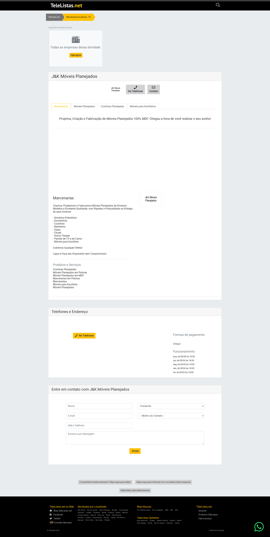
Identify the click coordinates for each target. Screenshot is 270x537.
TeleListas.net (54, 17)
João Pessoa (116, 515)
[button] (135, 89)
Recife (104, 512)
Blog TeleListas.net (62, 510)
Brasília (114, 510)
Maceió (93, 515)
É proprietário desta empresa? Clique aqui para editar (105, 482)
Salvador (81, 512)
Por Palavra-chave (143, 510)
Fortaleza (96, 512)
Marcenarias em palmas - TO (78, 17)
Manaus (125, 512)
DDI (171, 510)
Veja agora (76, 55)
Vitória (113, 517)
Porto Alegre (123, 510)
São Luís (101, 515)
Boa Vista (99, 520)
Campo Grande (83, 515)
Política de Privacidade (216, 530)
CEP (176, 510)
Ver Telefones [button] (86, 335)
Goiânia (111, 512)
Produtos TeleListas (208, 514)
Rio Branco (121, 517)
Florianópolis (97, 517)
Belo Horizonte (105, 510)
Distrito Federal (162, 520)
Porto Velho (89, 520)
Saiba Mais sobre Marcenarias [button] (135, 490)
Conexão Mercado (63, 522)
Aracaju (106, 517)
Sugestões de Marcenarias (60, 27)
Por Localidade (157, 510)
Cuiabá (88, 517)
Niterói (179, 520)
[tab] (61, 106)
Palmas (107, 520)
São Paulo (81, 510)
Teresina (81, 517)
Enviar (135, 450)
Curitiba (88, 512)
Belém (118, 512)
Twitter (56, 518)
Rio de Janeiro (92, 510)
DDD (166, 510)
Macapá (80, 520)
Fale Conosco (205, 518)
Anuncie (202, 510)
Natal (108, 515)
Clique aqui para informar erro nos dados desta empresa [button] (163, 482)
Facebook (58, 514)
